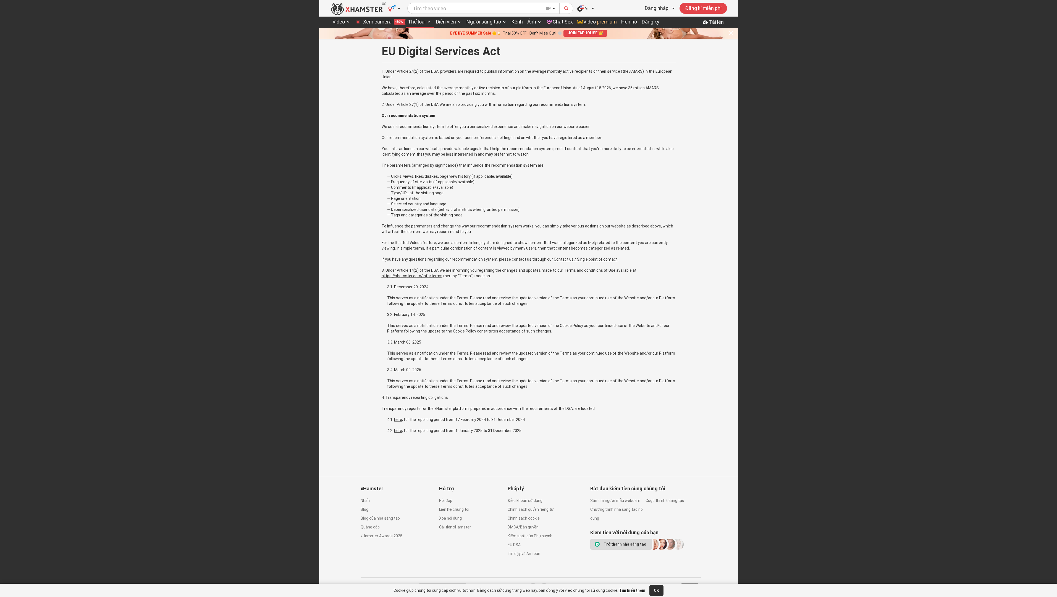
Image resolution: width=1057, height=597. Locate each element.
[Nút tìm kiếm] (566, 8)
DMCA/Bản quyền (523, 527)
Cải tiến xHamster (455, 527)
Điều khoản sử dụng (525, 500)
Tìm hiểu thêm (632, 590)
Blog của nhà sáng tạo (380, 518)
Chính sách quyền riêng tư (531, 509)
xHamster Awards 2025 (381, 536)
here (398, 419)
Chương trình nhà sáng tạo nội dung (617, 513)
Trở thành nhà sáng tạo (625, 544)
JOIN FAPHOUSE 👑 (585, 33)
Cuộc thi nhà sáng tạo (665, 500)
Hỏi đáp (445, 500)
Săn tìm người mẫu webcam (615, 500)
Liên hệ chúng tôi (454, 509)
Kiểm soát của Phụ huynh (530, 536)
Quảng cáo (370, 527)
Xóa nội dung (450, 518)
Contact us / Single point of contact (586, 259)
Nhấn (365, 500)
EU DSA (514, 545)
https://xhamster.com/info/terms (412, 276)
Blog (364, 509)
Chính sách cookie (524, 518)
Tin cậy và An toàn (524, 553)
